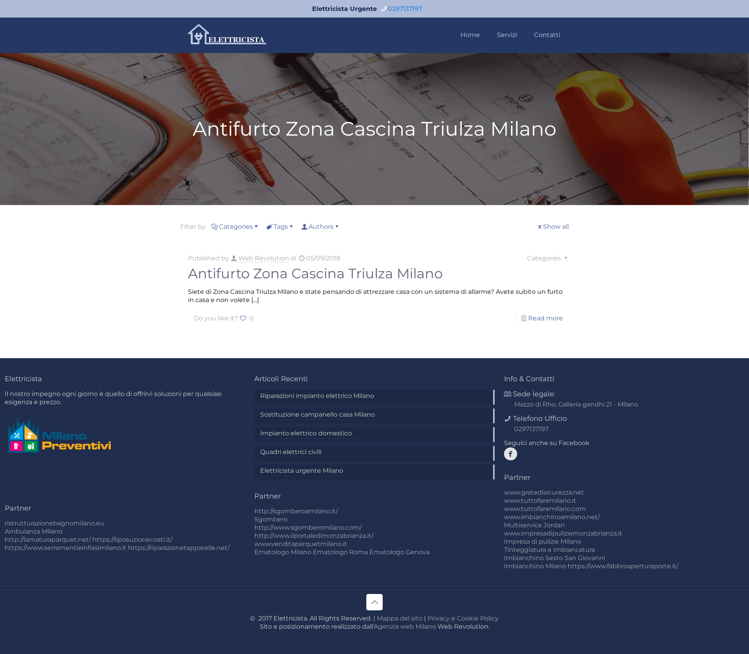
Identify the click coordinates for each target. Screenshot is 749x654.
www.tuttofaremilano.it (540, 500)
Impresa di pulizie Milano (542, 541)
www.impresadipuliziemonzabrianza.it (563, 533)
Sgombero (271, 519)
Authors (321, 226)
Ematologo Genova (399, 552)
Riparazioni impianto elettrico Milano (317, 395)
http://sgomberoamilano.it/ (296, 511)
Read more (545, 318)
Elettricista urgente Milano (301, 470)
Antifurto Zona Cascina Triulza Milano (315, 273)
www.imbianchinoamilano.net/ (552, 517)
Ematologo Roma (340, 552)
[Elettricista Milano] (228, 35)
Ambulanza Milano (33, 531)
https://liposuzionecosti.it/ (132, 539)
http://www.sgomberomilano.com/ (308, 527)
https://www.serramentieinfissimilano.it (65, 547)
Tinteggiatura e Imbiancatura (549, 549)
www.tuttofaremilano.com (545, 509)
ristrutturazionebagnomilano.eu (54, 523)
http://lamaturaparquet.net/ (48, 539)
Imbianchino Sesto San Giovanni (554, 558)
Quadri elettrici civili (290, 452)
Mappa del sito (399, 618)
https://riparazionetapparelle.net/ (178, 547)
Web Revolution (263, 258)
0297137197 (405, 8)
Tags (280, 226)
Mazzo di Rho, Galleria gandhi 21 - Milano (576, 404)
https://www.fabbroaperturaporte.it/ (623, 566)
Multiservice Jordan (534, 525)
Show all (556, 226)
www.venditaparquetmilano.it (300, 544)
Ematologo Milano (282, 552)
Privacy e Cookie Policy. (463, 618)
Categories (236, 226)
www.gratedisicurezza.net (544, 492)
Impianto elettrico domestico (306, 433)
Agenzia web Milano (405, 626)
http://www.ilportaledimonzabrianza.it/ (313, 535)
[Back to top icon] (374, 602)
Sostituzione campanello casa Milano (317, 414)
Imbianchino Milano (535, 566)
